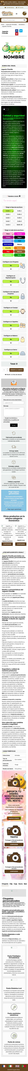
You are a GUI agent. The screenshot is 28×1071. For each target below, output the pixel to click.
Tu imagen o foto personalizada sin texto (14, 867)
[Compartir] (16, 30)
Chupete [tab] (5, 884)
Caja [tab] (15, 884)
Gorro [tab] (20, 884)
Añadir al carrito (16, 370)
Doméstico (14, 520)
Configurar (7, 544)
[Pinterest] (16, 33)
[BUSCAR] (24, 20)
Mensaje (6, 406)
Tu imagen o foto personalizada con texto (14, 840)
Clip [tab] (11, 884)
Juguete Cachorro (7, 541)
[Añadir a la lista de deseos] (11, 526)
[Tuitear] (20, 30)
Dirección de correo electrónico (12, 400)
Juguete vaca (21, 540)
